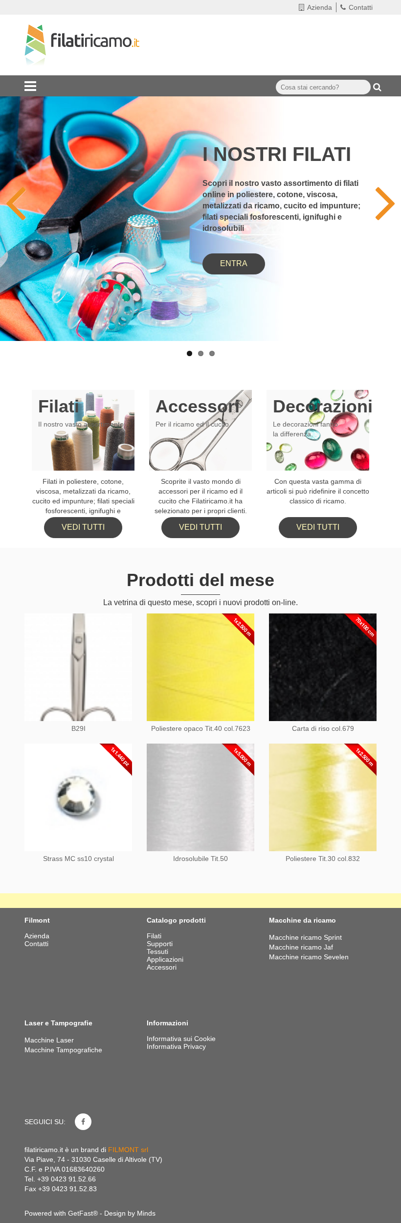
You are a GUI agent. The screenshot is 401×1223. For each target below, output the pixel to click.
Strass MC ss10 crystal (78, 858)
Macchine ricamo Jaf (301, 947)
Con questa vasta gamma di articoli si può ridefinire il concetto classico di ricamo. (318, 491)
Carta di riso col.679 (323, 728)
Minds (146, 1213)
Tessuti (158, 951)
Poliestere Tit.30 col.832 (323, 858)
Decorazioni (323, 406)
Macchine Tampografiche (63, 1050)
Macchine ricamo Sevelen (309, 957)
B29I (78, 728)
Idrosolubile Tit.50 (200, 858)
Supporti (161, 944)
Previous (22, 190)
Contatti (361, 7)
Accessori (198, 406)
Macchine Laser (49, 1040)
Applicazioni (166, 959)
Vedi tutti (83, 527)
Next (379, 190)
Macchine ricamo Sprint (305, 937)
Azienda (319, 7)
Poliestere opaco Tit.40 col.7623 (200, 728)
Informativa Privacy (176, 1046)
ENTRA (233, 263)
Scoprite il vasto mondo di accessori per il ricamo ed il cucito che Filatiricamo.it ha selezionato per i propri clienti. (201, 496)
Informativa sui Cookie (181, 1038)
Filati (58, 406)
